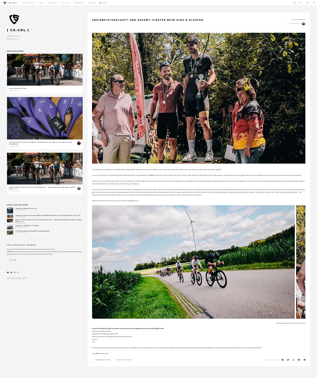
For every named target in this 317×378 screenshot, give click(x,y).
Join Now (12, 260)
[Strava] (17, 272)
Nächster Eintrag (124, 359)
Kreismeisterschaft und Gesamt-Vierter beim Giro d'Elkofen (148, 20)
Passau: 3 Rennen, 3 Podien (27, 225)
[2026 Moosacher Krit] (45, 70)
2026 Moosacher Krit (18, 88)
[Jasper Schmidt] (79, 188)
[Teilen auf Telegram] (299, 360)
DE (295, 3)
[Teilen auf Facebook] (282, 360)
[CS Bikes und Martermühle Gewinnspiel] (10, 232)
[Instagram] (14, 272)
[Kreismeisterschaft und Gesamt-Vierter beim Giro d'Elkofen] (198, 98)
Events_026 (52, 2)
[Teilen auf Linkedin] (304, 360)
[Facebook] (11, 272)
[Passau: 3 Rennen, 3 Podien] (10, 227)
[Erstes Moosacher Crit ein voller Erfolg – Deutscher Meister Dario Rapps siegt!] (45, 169)
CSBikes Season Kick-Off (26, 208)
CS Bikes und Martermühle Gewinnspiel (32, 231)
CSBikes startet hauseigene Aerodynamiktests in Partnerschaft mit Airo (48, 215)
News (42, 2)
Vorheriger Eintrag (103, 359)
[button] (189, 316)
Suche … (307, 2)
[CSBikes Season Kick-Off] (10, 210)
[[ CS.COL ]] (14, 19)
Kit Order (92, 2)
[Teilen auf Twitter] (288, 360)
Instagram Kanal (133, 201)
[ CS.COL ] (12, 3)
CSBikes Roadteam (272, 359)
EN (301, 3)
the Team (66, 2)
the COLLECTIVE (29, 2)
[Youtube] (8, 272)
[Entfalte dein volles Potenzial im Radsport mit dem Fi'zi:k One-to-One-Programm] (45, 118)
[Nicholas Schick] (79, 143)
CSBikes (104, 2)
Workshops (79, 2)
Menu (314, 2)
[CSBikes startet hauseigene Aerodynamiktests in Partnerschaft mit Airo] (10, 216)
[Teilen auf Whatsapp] (293, 360)
